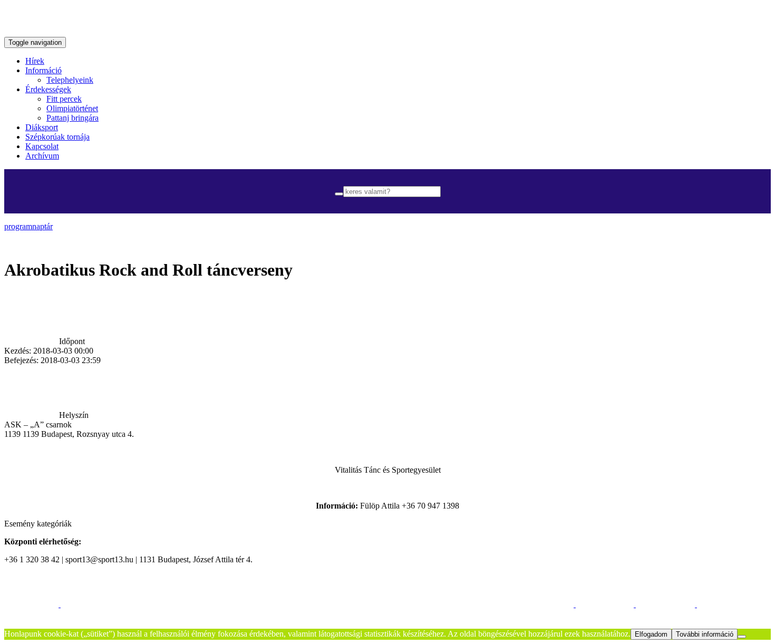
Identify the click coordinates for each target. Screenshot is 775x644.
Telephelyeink (69, 79)
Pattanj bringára (72, 117)
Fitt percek (64, 98)
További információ (704, 634)
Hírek (34, 60)
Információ (43, 70)
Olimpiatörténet (72, 108)
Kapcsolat (42, 146)
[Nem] (742, 636)
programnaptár (28, 226)
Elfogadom (651, 634)
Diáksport (41, 127)
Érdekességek (48, 89)
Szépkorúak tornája (57, 136)
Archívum (42, 155)
